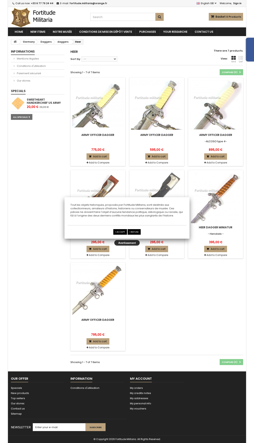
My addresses (139, 398)
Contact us (204, 32)
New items (37, 32)
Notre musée (62, 32)
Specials (18, 91)
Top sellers (18, 398)
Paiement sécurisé (28, 73)
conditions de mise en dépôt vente (105, 32)
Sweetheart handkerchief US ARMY (44, 101)
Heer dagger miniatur (215, 227)
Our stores (23, 81)
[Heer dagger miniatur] (215, 197)
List (241, 61)
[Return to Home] (15, 41)
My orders (136, 388)
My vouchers (138, 408)
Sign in (237, 3)
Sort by (75, 59)
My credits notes (140, 393)
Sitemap (16, 414)
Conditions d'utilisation (31, 66)
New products (20, 393)
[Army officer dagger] (98, 105)
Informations (23, 51)
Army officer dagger (97, 134)
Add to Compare (99, 162)
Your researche (175, 32)
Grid (233, 61)
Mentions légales (27, 59)
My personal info (140, 403)
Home (19, 32)
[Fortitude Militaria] (47, 17)
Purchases (147, 32)
